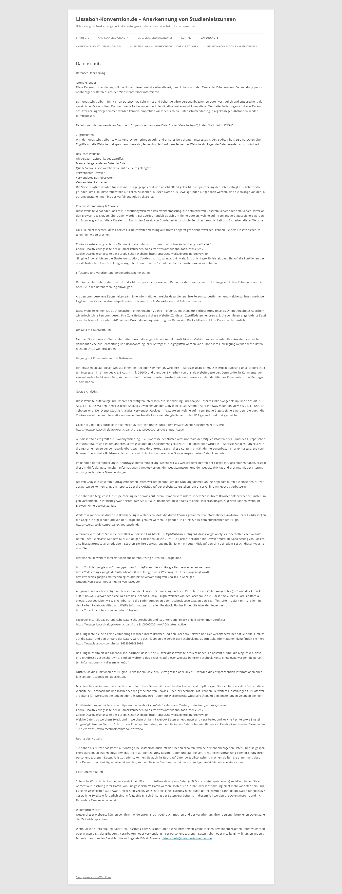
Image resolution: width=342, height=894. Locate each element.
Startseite (82, 37)
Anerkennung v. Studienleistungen (99, 46)
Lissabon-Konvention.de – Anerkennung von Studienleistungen (156, 19)
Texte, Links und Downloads (154, 37)
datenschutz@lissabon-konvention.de (187, 838)
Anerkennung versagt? (113, 37)
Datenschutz (209, 37)
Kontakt (186, 37)
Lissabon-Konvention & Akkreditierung (232, 46)
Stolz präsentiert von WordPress (93, 877)
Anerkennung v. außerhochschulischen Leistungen (164, 46)
